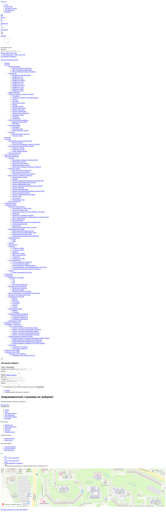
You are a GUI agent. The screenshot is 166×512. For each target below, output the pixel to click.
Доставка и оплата (11, 8)
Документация (9, 10)
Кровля (7, 65)
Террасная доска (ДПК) (12, 352)
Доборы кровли (10, 432)
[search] (19, 51)
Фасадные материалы (12, 156)
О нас (6, 5)
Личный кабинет (10, 447)
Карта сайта (8, 440)
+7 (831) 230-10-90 (19, 55)
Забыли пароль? (11, 375)
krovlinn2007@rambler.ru (9, 56)
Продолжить (40, 387)
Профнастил (9, 425)
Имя (2, 377)
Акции (7, 410)
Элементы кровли (10, 205)
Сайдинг (7, 430)
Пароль (3, 371)
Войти (3, 375)
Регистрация (10, 367)
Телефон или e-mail (7, 369)
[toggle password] (19, 373)
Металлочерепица (10, 427)
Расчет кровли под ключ (9, 53)
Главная (7, 390)
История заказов (10, 448)
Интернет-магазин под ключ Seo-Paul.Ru (14, 509)
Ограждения (9, 276)
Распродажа (8, 6)
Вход (3, 367)
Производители (10, 438)
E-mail (3, 381)
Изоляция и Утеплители (12, 324)
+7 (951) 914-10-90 (7, 55)
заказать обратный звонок (9, 60)
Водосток (8, 139)
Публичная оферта (11, 417)
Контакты (8, 12)
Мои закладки (9, 450)
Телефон (3, 379)
